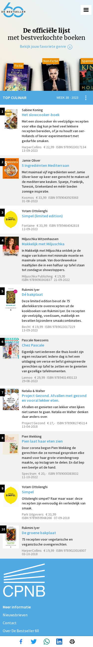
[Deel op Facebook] (20, 641)
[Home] (13, 10)
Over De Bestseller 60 (21, 630)
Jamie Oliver (31, 160)
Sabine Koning (32, 110)
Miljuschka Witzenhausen (40, 239)
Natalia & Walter (33, 391)
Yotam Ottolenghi (35, 211)
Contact (10, 622)
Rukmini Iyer (31, 289)
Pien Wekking (32, 436)
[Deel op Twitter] (33, 641)
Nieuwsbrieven (15, 614)
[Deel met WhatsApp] (46, 641)
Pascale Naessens (35, 340)
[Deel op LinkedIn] (59, 641)
